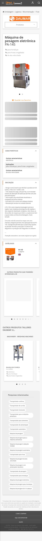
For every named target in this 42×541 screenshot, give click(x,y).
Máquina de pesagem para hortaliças (21, 484)
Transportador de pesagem (18, 471)
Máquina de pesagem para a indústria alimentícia (18, 439)
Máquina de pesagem (16, 433)
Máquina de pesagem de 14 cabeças (21, 488)
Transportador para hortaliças (19, 476)
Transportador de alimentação (19, 425)
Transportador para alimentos (19, 420)
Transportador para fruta (17, 454)
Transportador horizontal (17, 410)
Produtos (20, 25)
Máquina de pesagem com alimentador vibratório (18, 466)
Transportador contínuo (17, 401)
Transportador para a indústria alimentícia (19, 415)
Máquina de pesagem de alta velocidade (18, 460)
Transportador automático (18, 429)
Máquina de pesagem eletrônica (19, 480)
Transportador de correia (17, 406)
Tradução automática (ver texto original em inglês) (20, 236)
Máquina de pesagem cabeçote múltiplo (19, 445)
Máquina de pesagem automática (20, 450)
